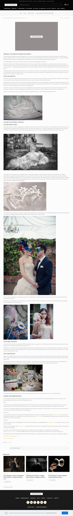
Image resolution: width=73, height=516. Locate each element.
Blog (25, 13)
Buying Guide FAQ (25, 498)
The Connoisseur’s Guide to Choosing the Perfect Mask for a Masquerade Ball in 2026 (13, 477)
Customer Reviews (50, 1)
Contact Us (35, 1)
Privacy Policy (31, 507)
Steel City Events (56, 414)
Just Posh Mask (31, 13)
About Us (56, 498)
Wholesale (33, 498)
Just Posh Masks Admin (14, 17)
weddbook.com (21, 426)
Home (20, 13)
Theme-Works (38, 416)
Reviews (17, 498)
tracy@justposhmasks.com (11, 431)
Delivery (43, 498)
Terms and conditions (41, 507)
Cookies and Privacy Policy (51, 513)
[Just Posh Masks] (11, 4)
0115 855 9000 (21, 1)
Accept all (65, 513)
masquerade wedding (51, 422)
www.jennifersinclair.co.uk (8, 438)
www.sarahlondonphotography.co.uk (11, 436)
